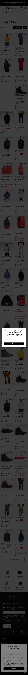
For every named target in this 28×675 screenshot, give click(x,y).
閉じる (14, 344)
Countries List (14, 340)
